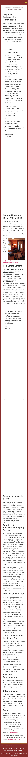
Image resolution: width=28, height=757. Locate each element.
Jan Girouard (14, 732)
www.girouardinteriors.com (10, 262)
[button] (4, 127)
